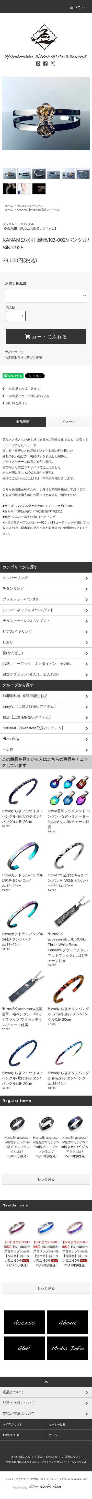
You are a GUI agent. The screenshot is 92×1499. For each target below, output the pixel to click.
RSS (73, 1461)
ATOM (82, 1461)
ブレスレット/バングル (30, 205)
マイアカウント (12, 1424)
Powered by (20, 1487)
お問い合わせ (11, 1434)
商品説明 (23, 422)
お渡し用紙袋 (16, 283)
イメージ (69, 422)
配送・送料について (49, 1456)
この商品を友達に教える (23, 389)
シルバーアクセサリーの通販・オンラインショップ (34, 1479)
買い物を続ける (17, 403)
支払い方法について (22, 1456)
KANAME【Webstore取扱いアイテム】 (39, 209)
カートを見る (57, 1424)
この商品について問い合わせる (27, 396)
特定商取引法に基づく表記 (23, 357)
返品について (14, 352)
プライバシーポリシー (54, 1461)
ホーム (9, 205)
